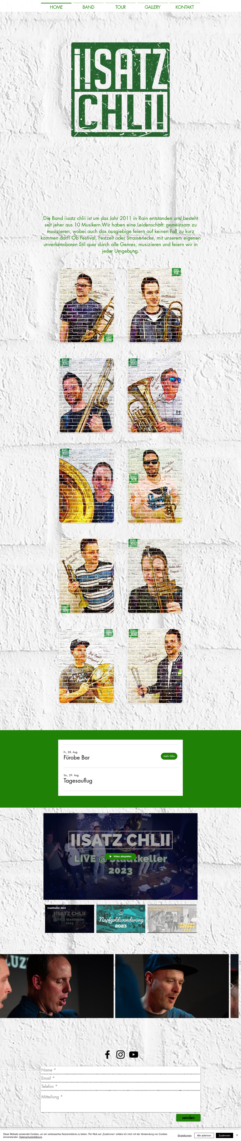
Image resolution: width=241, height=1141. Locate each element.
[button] (77, 757)
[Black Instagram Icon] (120, 1054)
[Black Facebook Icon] (107, 1054)
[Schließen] (237, 1135)
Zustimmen (224, 1135)
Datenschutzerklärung (30, 1137)
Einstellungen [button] (185, 1135)
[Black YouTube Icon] (133, 1054)
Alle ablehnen (204, 1135)
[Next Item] (235, 986)
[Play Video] (69, 919)
